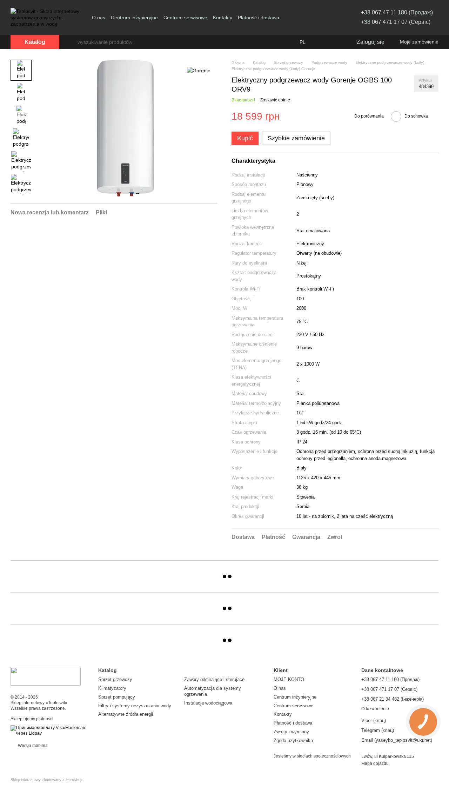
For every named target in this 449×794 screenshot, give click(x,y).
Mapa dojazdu (375, 763)
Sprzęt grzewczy (115, 679)
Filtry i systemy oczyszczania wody (134, 705)
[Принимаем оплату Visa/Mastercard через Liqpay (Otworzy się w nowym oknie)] (49, 730)
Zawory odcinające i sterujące (214, 679)
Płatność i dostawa (258, 17)
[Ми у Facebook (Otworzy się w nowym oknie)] (321, 17)
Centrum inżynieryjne (134, 17)
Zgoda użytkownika (293, 740)
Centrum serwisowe (185, 17)
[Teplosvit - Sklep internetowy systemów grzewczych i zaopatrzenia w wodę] (46, 675)
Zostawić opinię (275, 100)
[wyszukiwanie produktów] (72, 42)
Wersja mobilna (32, 745)
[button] (245, 138)
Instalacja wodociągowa (208, 703)
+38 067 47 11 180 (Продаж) (397, 12)
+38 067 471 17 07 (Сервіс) (395, 22)
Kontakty (222, 17)
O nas (98, 17)
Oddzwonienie (375, 708)
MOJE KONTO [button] (289, 679)
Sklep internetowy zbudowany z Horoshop (46, 780)
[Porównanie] (322, 42)
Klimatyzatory (112, 688)
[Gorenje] (198, 70)
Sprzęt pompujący (116, 697)
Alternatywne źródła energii (125, 714)
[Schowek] (336, 42)
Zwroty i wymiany (291, 731)
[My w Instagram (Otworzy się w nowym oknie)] (330, 17)
